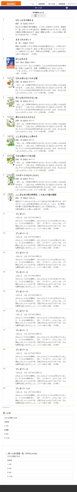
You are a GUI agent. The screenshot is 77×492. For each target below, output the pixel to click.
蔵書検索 (41, 4)
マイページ (72, 4)
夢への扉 (52, 4)
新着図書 (62, 4)
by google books (6, 407)
